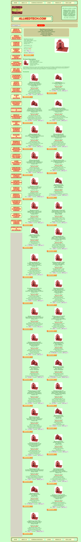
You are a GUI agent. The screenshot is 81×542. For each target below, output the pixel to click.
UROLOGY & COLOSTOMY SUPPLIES (16, 209)
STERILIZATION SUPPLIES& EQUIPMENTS (16, 176)
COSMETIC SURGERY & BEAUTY (16, 44)
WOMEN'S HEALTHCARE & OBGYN (16, 215)
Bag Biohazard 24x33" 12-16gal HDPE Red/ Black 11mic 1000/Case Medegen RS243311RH (34, 368)
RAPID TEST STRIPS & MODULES (16, 163)
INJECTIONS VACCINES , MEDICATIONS (16, 90)
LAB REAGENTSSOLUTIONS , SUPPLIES (16, 103)
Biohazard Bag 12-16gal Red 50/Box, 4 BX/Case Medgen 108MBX (58, 83)
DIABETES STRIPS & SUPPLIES (16, 50)
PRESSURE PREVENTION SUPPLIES (16, 149)
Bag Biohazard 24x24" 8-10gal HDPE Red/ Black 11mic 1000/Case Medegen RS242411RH (58, 186)
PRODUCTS (58, 2)
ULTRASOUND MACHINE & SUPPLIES (16, 202)
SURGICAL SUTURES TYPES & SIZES (16, 189)
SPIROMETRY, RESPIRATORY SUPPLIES (16, 169)
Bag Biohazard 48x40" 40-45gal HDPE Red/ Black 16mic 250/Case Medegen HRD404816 (58, 343)
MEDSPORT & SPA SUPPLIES (16, 123)
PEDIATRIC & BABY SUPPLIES (16, 136)
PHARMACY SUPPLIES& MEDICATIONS (16, 143)
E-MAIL (49, 2)
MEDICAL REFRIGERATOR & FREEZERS (16, 116)
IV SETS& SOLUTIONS (16, 97)
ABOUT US (24, 2)
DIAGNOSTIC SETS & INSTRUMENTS (16, 57)
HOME (15, 2)
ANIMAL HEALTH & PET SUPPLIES (16, 229)
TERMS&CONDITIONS (37, 2)
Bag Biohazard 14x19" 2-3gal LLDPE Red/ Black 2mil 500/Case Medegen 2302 (58, 417)
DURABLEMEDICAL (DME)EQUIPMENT (16, 64)
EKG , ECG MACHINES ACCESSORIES (16, 70)
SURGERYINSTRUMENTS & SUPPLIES (16, 182)
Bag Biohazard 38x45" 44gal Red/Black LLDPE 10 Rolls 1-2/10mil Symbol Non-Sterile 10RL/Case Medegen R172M (34, 522)
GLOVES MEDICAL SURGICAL (16, 83)
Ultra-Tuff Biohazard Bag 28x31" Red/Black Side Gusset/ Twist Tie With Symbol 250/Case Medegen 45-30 (58, 161)
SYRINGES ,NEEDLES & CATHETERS (16, 196)
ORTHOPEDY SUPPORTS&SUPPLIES (16, 130)
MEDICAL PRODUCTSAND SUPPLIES (16, 31)
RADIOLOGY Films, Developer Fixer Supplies (16, 156)
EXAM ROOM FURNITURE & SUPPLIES (16, 77)
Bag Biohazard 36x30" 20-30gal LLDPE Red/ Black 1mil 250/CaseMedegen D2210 (58, 443)
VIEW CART (68, 2)
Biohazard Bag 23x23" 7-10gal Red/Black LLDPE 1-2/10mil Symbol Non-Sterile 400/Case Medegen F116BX (58, 264)
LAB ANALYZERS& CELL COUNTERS (16, 110)
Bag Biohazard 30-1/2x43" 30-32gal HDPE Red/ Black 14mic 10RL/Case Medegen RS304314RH (58, 368)
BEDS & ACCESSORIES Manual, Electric (16, 37)
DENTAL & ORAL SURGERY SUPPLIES (16, 222)
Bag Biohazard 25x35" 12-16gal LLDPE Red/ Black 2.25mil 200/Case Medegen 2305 (34, 236)
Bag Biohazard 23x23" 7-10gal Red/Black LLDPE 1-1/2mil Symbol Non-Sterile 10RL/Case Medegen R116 (34, 187)
